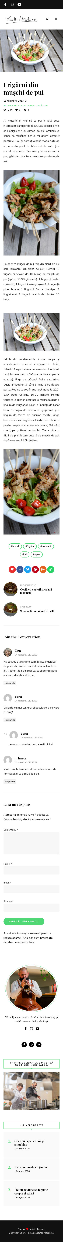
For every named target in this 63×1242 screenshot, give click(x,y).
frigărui (30, 546)
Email (7, 882)
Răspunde (10, 683)
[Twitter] (27, 569)
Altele (8, 105)
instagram (12, 4)
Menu (55, 19)
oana (18, 697)
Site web (8, 901)
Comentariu (11, 830)
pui (25, 554)
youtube (19, 4)
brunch (15, 546)
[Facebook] (19, 569)
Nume (8, 864)
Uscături (42, 105)
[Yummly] (43, 569)
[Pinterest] (35, 569)
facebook (5, 4)
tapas (37, 554)
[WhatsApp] (50, 569)
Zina (18, 651)
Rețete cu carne (24, 105)
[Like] (12, 569)
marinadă (46, 546)
